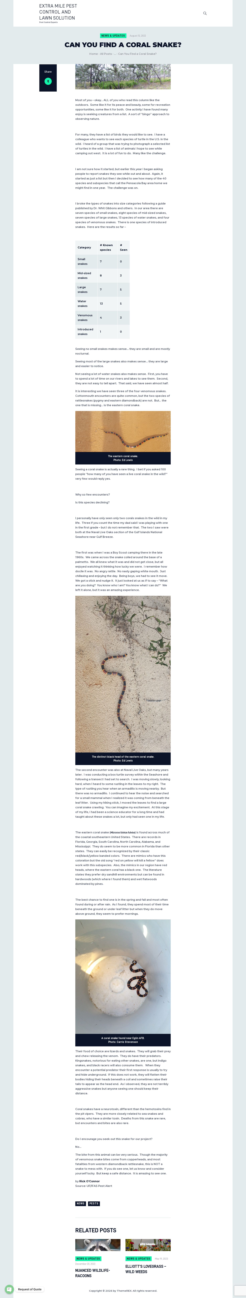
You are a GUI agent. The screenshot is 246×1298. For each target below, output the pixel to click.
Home (93, 53)
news (81, 1203)
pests (94, 1203)
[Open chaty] (9, 1289)
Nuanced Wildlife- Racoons (92, 1273)
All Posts (106, 53)
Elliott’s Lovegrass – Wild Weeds (146, 1269)
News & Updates (113, 35)
